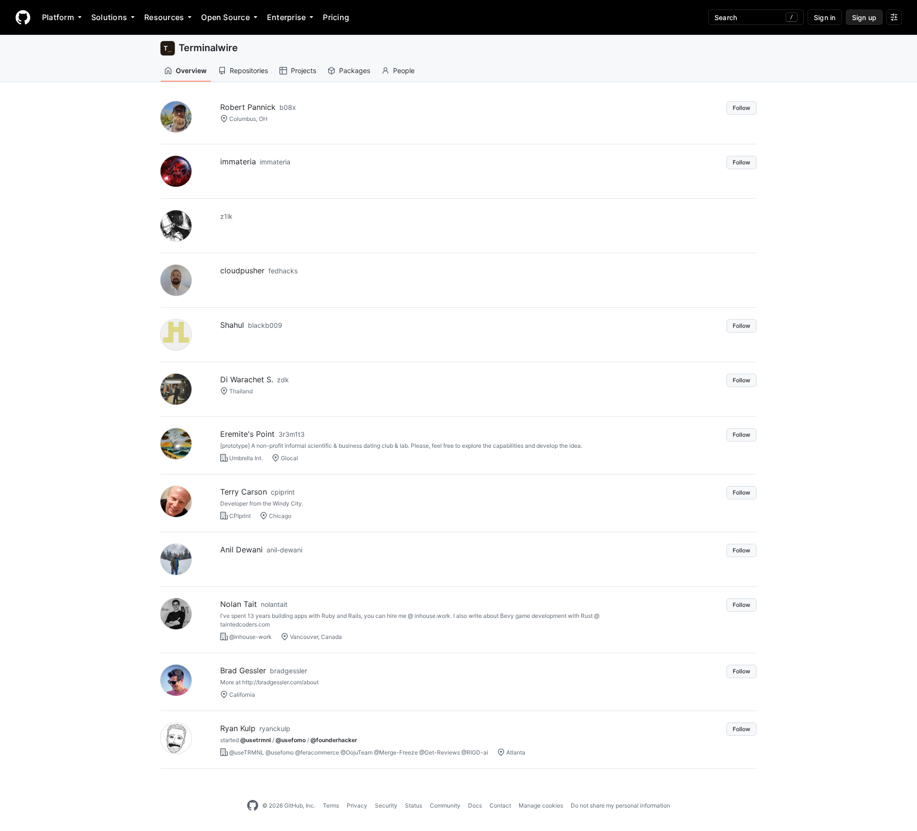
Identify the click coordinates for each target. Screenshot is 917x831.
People (404, 70)
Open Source (225, 17)
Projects (303, 70)
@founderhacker (333, 740)
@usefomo (291, 740)
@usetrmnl (255, 740)
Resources (164, 17)
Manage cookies (541, 805)
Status (413, 805)
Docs (475, 805)
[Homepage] (23, 17)
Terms (331, 805)
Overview (191, 70)
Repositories (249, 70)
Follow (741, 107)
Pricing (336, 17)
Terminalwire (208, 48)
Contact (500, 805)
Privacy (357, 805)
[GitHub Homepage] (252, 805)
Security (386, 805)
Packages (354, 70)
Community (445, 805)
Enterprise (286, 17)
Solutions (109, 17)
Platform (58, 17)
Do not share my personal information (620, 805)
